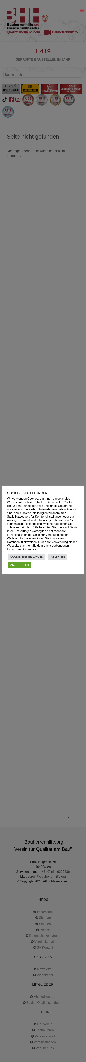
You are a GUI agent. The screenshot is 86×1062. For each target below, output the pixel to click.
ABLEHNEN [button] (58, 556)
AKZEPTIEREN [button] (19, 564)
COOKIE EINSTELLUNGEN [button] (26, 556)
